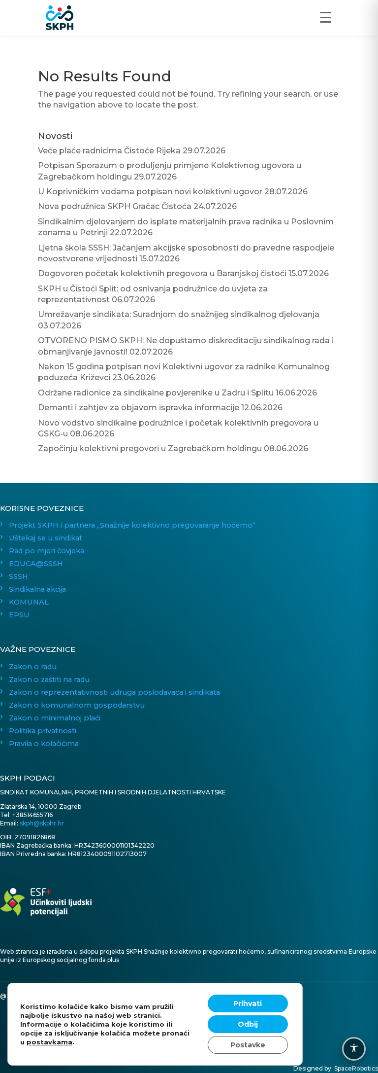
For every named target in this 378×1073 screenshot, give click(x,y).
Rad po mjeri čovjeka (46, 550)
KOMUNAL (29, 602)
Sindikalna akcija (37, 589)
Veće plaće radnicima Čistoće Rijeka (109, 150)
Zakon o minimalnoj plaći (54, 718)
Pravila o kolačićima (44, 743)
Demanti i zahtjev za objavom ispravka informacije (138, 407)
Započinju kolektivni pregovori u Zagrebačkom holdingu (150, 448)
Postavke (247, 1044)
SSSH (18, 576)
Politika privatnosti (42, 730)
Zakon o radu (33, 666)
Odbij (248, 1024)
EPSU (19, 614)
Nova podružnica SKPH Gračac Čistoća (114, 206)
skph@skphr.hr (42, 823)
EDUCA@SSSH (36, 563)
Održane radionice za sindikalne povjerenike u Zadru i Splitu (156, 392)
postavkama (49, 1042)
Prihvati (247, 1003)
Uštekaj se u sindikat (45, 538)
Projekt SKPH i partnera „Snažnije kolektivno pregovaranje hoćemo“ (132, 525)
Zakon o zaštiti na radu (49, 679)
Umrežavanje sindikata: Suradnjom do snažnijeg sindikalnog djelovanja (178, 314)
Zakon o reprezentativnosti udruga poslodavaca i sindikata (114, 692)
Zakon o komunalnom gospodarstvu (77, 705)
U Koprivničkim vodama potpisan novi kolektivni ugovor (150, 191)
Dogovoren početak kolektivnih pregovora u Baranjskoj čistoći (162, 273)
